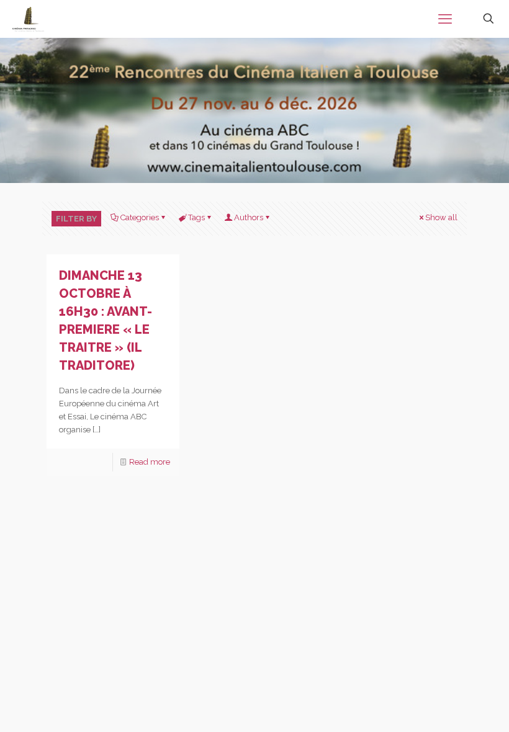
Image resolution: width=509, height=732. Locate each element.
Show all (441, 217)
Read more (149, 461)
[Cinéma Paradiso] (28, 18)
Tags (196, 217)
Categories (139, 217)
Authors (248, 217)
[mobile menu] (445, 18)
